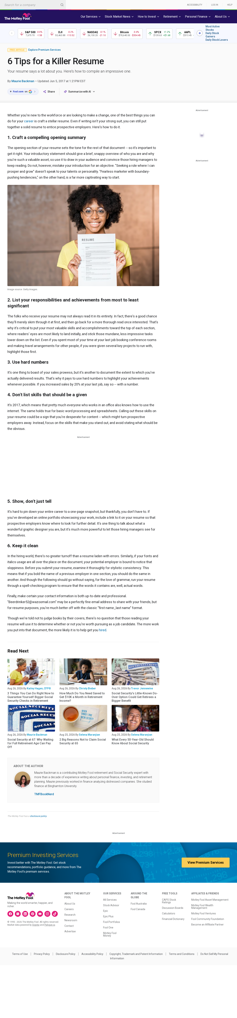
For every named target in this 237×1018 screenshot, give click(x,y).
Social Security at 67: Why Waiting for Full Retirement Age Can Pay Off (30, 743)
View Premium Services (206, 862)
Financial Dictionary (173, 919)
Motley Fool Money (109, 934)
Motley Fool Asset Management (209, 899)
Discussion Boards (172, 907)
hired (102, 630)
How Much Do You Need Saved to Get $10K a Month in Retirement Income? (82, 697)
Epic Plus (108, 916)
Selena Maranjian (89, 734)
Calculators (168, 913)
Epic (105, 910)
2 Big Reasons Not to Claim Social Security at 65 (82, 741)
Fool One (108, 927)
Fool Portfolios (111, 921)
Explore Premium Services (44, 49)
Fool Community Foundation (207, 919)
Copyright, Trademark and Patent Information (136, 953)
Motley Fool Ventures (203, 913)
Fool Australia (139, 903)
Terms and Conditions (181, 953)
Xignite (35, 925)
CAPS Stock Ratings (169, 901)
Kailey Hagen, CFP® (39, 688)
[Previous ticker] (12, 33)
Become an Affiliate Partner (207, 924)
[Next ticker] (200, 33)
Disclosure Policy (65, 953)
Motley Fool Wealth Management (202, 906)
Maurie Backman (22, 81)
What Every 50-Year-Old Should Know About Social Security (133, 741)
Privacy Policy (42, 953)
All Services (110, 899)
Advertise (70, 931)
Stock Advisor (111, 905)
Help (229, 5)
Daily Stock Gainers (212, 35)
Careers (69, 909)
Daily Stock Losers (217, 39)
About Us (69, 903)
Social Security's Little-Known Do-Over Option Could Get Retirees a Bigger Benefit (135, 697)
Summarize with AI (79, 91)
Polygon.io (49, 925)
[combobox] (33, 4)
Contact (69, 925)
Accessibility (194, 5)
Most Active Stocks (213, 28)
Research (70, 914)
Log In (214, 5)
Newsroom (70, 920)
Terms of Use (20, 953)
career (29, 121)
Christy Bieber (87, 688)
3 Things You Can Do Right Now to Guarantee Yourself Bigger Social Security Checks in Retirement (30, 697)
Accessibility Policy (92, 953)
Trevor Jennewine (142, 688)
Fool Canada (138, 909)
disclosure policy (38, 816)
